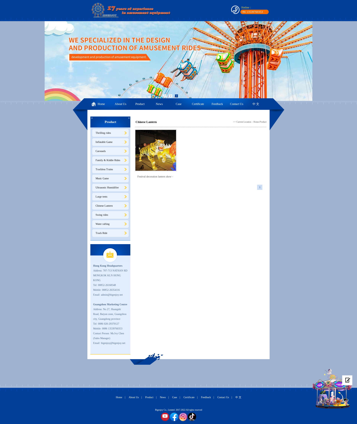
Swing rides (102, 214)
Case (178, 104)
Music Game (102, 178)
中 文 (256, 104)
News (159, 104)
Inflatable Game (104, 142)
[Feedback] (347, 380)
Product (139, 104)
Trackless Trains (104, 169)
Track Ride (101, 233)
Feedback (217, 104)
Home (101, 104)
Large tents (101, 196)
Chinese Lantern (104, 205)
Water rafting (103, 224)
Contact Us (236, 104)
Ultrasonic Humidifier (107, 187)
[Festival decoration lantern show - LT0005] (156, 150)
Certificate (198, 104)
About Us (120, 104)
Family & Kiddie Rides (108, 160)
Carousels (101, 151)
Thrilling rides (103, 133)
